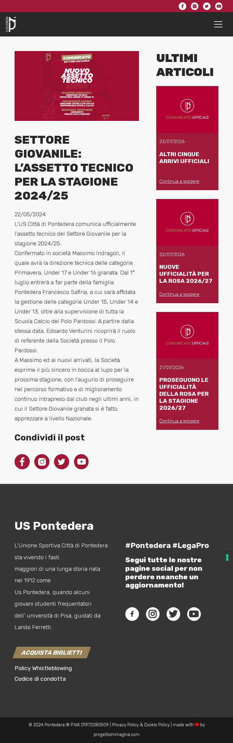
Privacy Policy (125, 725)
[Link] (11, 24)
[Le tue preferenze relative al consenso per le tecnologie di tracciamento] (227, 557)
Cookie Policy (157, 725)
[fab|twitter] (173, 614)
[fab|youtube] (194, 614)
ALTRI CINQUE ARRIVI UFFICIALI (184, 158)
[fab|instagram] (153, 614)
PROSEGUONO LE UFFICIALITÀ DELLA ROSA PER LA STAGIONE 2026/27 (184, 393)
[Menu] (218, 24)
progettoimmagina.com (117, 734)
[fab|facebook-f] (132, 614)
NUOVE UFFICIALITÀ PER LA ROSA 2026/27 (185, 273)
